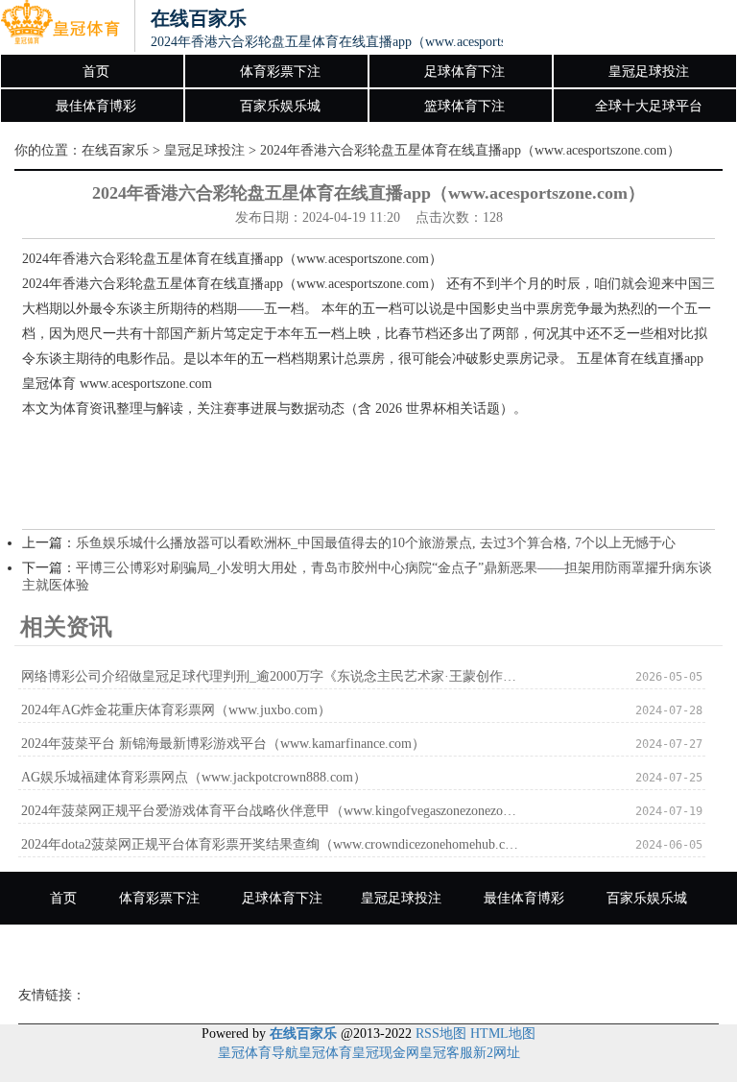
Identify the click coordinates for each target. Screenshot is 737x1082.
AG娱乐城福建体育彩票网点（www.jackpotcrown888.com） (194, 777)
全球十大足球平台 (648, 106)
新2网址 (496, 1053)
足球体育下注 (464, 71)
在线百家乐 (115, 150)
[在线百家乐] (60, 27)
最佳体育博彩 (96, 106)
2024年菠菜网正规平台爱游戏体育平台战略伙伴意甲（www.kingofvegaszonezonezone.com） (269, 811)
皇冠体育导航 (258, 1053)
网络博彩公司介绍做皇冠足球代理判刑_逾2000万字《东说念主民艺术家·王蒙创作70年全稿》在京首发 (269, 676)
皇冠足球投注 (648, 71)
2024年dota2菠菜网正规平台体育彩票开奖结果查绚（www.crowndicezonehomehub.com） (269, 844)
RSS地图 (441, 1033)
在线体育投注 (436, 951)
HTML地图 (502, 1033)
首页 (96, 71)
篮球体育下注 (464, 106)
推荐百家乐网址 (566, 951)
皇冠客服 (446, 1053)
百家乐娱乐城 (280, 106)
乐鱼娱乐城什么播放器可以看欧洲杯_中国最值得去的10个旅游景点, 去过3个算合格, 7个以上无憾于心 (376, 543)
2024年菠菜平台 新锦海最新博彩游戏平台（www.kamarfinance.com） (223, 743)
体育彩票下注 (280, 71)
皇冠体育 (325, 1053)
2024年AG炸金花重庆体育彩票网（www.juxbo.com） (176, 710)
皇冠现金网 (385, 1053)
